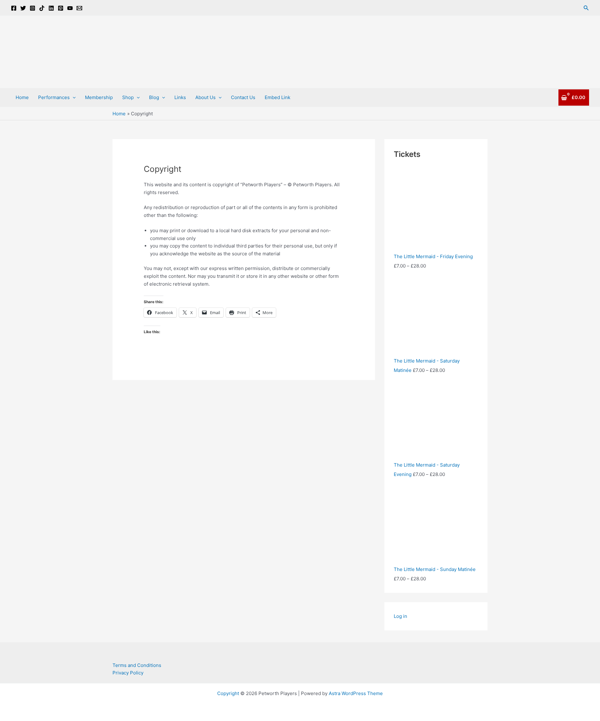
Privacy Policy (127, 673)
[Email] (79, 8)
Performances (54, 97)
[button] (586, 8)
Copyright (228, 693)
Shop (128, 97)
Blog (154, 97)
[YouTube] (70, 8)
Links (180, 97)
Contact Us (243, 97)
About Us (205, 97)
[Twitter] (23, 8)
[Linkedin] (51, 8)
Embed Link (277, 97)
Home (22, 97)
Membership (99, 97)
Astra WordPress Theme (356, 693)
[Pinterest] (60, 8)
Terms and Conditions (136, 665)
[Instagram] (32, 8)
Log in (400, 616)
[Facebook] (14, 8)
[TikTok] (42, 8)
